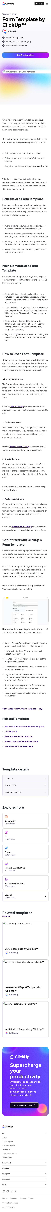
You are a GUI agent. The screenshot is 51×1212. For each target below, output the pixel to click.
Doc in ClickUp (17, 406)
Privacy (23, 1199)
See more (6, 916)
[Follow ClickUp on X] (15, 1191)
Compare (6, 1174)
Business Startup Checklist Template (21, 741)
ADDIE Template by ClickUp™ (21, 948)
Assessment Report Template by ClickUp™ (23, 989)
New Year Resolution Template (18, 736)
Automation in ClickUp (22, 526)
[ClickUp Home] (8, 3)
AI (3, 1133)
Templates (5, 14)
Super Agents (7, 1141)
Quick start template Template (19, 746)
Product (5, 1168)
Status (4, 1199)
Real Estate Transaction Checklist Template (24, 726)
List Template (11, 731)
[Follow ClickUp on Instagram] (11, 1191)
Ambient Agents (8, 1145)
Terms (31, 1199)
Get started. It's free (22, 1105)
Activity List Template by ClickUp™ (24, 1029)
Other (14, 14)
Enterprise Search (9, 1153)
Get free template (25, 55)
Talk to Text (7, 1157)
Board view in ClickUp (19, 446)
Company (6, 1179)
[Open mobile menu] (47, 3)
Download (6, 1163)
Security (13, 1199)
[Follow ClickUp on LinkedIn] (3, 1191)
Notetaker (6, 1149)
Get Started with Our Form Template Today (22, 708)
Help (4, 1185)
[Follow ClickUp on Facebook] (7, 1191)
